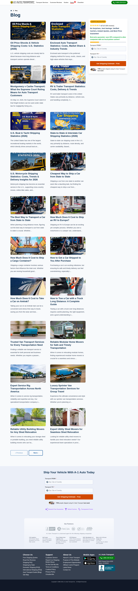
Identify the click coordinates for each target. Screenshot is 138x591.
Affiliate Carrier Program (71, 565)
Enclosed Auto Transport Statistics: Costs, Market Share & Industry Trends (67, 46)
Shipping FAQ (27, 562)
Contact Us (67, 570)
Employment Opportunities (72, 562)
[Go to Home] (11, 10)
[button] (119, 2)
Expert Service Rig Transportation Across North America (25, 388)
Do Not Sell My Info (52, 564)
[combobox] (108, 48)
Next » (36, 453)
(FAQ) (38, 567)
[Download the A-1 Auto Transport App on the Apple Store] (89, 563)
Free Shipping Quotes (30, 557)
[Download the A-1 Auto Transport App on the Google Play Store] (89, 558)
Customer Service (52, 557)
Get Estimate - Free (108, 64)
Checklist (81, 2)
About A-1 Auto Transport (71, 557)
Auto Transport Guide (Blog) (32, 572)
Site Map (26, 574)
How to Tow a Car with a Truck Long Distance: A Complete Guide (66, 301)
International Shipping (30, 570)
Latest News (67, 567)
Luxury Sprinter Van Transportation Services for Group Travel (65, 388)
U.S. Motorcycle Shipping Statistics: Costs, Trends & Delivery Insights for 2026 (24, 176)
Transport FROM (95, 45)
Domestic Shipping (29, 567)
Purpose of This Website (71, 560)
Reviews (56, 2)
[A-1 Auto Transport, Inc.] (22, 2)
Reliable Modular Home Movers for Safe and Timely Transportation (67, 345)
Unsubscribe (50, 574)
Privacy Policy (50, 572)
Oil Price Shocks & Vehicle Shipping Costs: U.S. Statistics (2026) (27, 46)
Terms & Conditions (52, 567)
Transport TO (94, 53)
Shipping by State (29, 565)
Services (42, 2)
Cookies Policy (51, 569)
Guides (66, 2)
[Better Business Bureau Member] (107, 568)
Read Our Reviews (29, 560)
